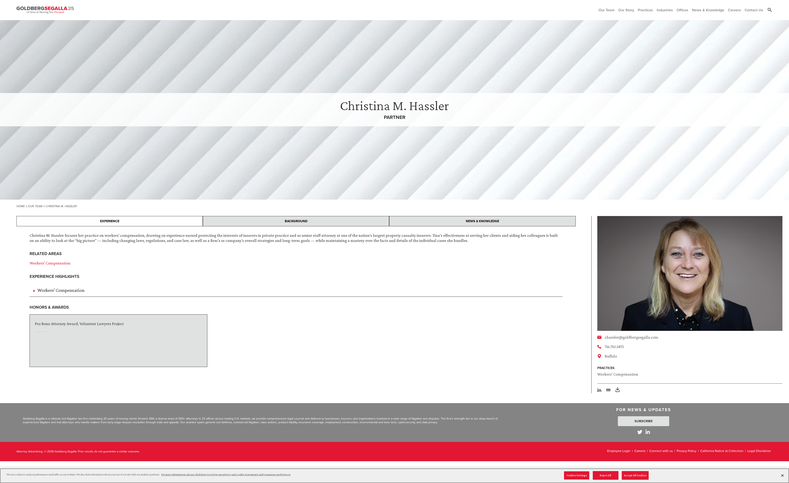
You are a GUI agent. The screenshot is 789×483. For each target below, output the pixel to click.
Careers (639, 450)
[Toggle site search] (770, 10)
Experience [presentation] (109, 221)
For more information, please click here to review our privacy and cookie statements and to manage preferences (226, 474)
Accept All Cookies (635, 475)
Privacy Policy (686, 450)
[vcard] (608, 390)
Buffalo (611, 356)
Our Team (35, 206)
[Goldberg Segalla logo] (45, 10)
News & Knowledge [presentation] (482, 221)
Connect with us (661, 450)
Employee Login (618, 450)
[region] (394, 475)
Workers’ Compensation (617, 374)
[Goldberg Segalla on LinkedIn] (648, 432)
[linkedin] (599, 390)
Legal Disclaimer (759, 450)
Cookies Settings (576, 475)
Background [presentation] (296, 221)
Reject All (605, 475)
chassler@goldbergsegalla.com (631, 337)
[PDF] (617, 390)
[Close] (782, 475)
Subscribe (643, 421)
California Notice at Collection (721, 450)
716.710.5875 (614, 346)
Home (20, 206)
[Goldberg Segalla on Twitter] (639, 432)
